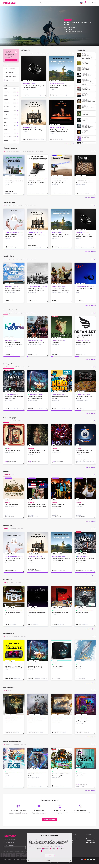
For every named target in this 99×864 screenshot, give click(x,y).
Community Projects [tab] (29, 151)
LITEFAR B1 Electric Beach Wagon (33, 130)
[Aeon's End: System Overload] (85, 596)
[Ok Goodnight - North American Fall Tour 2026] (37, 273)
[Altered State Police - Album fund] (85, 273)
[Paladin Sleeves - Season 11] (13, 596)
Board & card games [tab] (9, 366)
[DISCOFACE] (61, 434)
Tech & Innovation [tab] (28, 53)
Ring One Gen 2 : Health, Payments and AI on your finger (84, 236)
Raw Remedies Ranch (11, 504)
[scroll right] (73, 53)
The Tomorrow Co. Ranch (36, 342)
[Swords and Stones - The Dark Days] (85, 381)
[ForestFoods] (61, 327)
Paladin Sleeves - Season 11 (13, 612)
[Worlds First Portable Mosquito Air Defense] (61, 165)
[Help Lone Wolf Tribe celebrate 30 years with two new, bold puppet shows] (61, 273)
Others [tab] (29, 366)
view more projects (68, 143)
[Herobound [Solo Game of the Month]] (61, 381)
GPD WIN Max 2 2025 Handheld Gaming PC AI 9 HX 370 (37, 182)
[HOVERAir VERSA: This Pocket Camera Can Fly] (13, 219)
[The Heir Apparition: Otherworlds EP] (61, 488)
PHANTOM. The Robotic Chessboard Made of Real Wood (84, 182)
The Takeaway (80, 504)
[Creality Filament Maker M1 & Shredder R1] (13, 165)
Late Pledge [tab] (26, 205)
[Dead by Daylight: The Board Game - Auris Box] (13, 381)
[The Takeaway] (85, 488)
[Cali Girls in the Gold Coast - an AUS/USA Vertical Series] (37, 488)
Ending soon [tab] (33, 205)
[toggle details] (46, 96)
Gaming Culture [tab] (46, 53)
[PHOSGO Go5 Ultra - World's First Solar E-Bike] (61, 68)
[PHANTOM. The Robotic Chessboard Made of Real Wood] (85, 165)
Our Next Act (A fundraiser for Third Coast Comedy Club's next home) (13, 290)
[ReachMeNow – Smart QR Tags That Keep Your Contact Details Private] (85, 434)
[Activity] (85, 3)
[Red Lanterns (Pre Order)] (13, 434)
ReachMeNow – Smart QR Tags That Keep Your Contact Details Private (84, 452)
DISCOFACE (55, 450)
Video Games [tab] (23, 366)
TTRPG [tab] (17, 366)
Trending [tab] (6, 528)
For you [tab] (5, 205)
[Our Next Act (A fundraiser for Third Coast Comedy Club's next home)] (13, 273)
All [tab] (22, 53)
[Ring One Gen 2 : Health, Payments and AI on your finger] (33, 68)
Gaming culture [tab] (39, 151)
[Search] (41, 2)
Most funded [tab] (13, 528)
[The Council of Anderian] (61, 596)
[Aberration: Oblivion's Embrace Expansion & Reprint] (37, 381)
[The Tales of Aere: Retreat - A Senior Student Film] (37, 596)
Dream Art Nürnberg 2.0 (83, 342)
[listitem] (11, 88)
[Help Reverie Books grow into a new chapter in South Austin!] (13, 327)
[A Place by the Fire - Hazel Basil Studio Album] (37, 434)
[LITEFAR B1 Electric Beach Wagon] (33, 112)
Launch (11, 60)
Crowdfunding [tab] (18, 205)
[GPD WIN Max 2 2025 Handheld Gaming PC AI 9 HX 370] (37, 165)
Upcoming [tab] (11, 205)
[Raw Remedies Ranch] (13, 488)
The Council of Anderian (60, 612)
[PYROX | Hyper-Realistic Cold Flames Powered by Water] (61, 112)
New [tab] (13, 474)
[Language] (81, 3)
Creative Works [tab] (38, 53)
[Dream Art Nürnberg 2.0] (85, 327)
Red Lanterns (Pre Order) (13, 450)
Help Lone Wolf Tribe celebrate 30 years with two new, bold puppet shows (61, 290)
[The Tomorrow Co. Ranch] (37, 327)
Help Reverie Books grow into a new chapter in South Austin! (14, 344)
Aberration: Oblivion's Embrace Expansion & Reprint (35, 398)
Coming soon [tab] (7, 474)
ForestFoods (56, 342)
